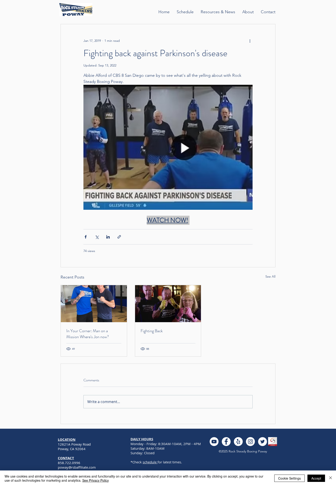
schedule (150, 462)
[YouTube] (214, 441)
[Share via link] (119, 237)
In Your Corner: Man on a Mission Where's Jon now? (87, 334)
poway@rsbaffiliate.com (77, 467)
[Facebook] (226, 441)
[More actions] (250, 40)
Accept (316, 478)
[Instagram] (250, 441)
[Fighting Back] (168, 303)
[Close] (330, 478)
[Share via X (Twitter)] (97, 237)
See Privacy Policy (95, 480)
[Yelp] (238, 441)
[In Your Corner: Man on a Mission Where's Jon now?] (94, 303)
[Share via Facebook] (85, 237)
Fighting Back (152, 331)
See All (270, 276)
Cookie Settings (289, 478)
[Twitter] (262, 441)
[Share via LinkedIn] (108, 237)
